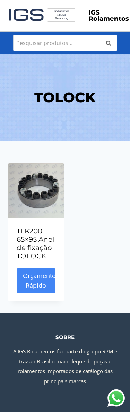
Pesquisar (110, 43)
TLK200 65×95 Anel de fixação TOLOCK (35, 243)
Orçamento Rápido (39, 281)
